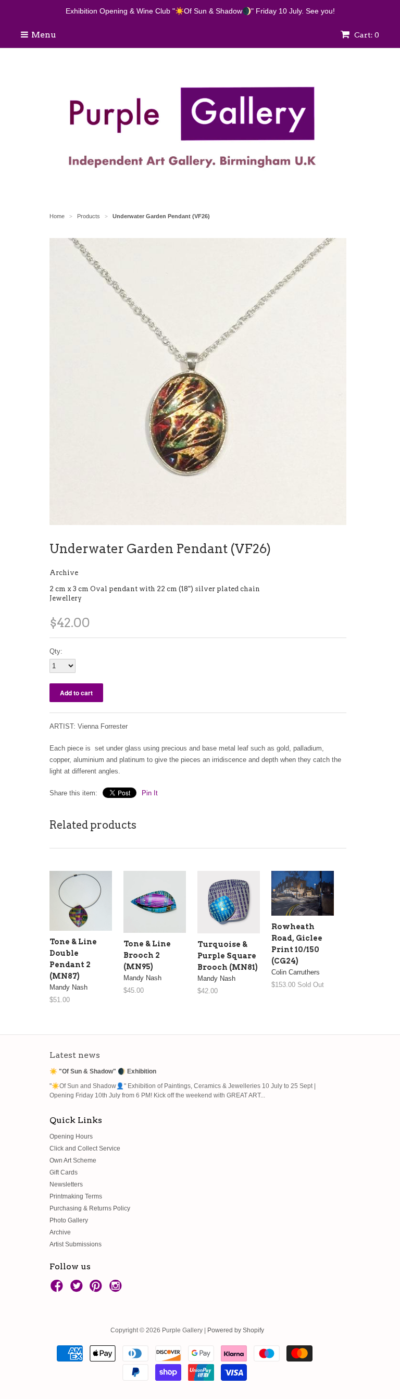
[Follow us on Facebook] (58, 1289)
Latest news (74, 1055)
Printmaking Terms (75, 1196)
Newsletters (66, 1184)
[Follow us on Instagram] (117, 1289)
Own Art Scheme (72, 1160)
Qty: (56, 651)
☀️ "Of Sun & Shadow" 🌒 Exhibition (102, 1071)
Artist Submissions (75, 1244)
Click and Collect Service (84, 1148)
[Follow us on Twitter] (78, 1289)
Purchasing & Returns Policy (89, 1208)
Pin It (150, 793)
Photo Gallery (68, 1220)
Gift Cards (63, 1172)
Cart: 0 (366, 35)
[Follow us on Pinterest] (97, 1289)
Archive (63, 573)
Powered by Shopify (235, 1330)
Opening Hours (71, 1136)
